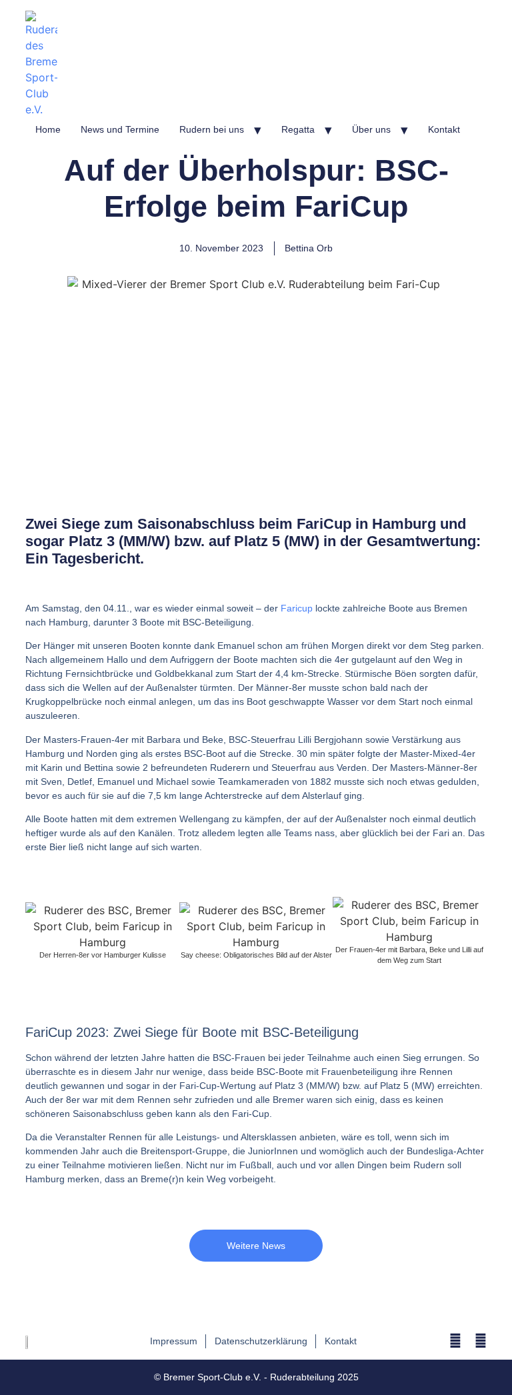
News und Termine (120, 129)
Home (48, 129)
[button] (38, 931)
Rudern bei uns (211, 129)
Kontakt (444, 129)
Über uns (371, 129)
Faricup (297, 608)
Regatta (298, 129)
